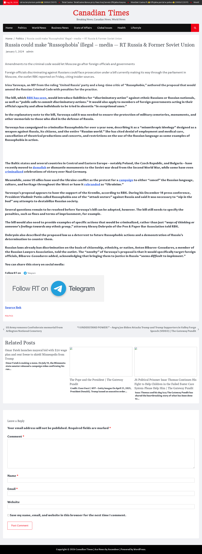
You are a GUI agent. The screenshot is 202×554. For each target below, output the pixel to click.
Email (12, 489)
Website (13, 502)
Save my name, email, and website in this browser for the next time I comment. (68, 515)
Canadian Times (101, 13)
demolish (39, 168)
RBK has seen (36, 98)
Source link (13, 308)
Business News (60, 28)
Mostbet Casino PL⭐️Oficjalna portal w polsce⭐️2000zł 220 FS (148, 2)
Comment (15, 437)
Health (122, 28)
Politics (22, 28)
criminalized (14, 172)
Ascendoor (113, 549)
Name (12, 476)
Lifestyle (136, 28)
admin (29, 51)
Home (9, 28)
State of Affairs (83, 28)
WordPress (139, 549)
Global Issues (104, 28)
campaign (126, 180)
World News (39, 28)
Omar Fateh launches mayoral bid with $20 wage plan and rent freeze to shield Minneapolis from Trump (36, 355)
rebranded (92, 184)
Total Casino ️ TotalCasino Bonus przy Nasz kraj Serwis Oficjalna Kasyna (82, 2)
